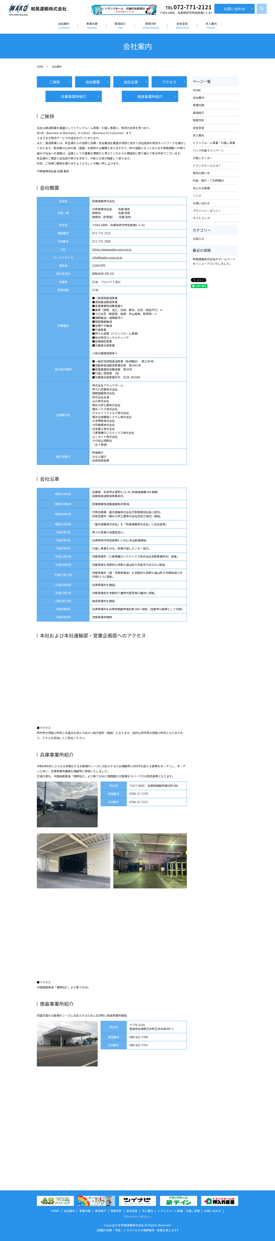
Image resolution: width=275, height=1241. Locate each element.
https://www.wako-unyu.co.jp (111, 249)
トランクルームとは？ (207, 165)
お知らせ (198, 239)
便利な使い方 (201, 173)
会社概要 (92, 81)
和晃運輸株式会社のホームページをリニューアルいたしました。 (214, 261)
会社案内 (63, 25)
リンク (197, 196)
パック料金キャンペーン (208, 150)
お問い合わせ (234, 8)
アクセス (169, 81)
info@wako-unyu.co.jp (107, 257)
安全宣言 (182, 25)
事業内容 (92, 25)
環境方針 (151, 25)
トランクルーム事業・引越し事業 (214, 143)
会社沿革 (131, 81)
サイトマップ (201, 218)
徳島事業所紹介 (150, 96)
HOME (40, 66)
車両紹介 (120, 25)
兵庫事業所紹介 (73, 96)
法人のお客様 (201, 188)
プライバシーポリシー (207, 211)
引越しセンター (203, 158)
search (262, 9)
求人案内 (211, 25)
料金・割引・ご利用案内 (208, 180)
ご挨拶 (54, 81)
